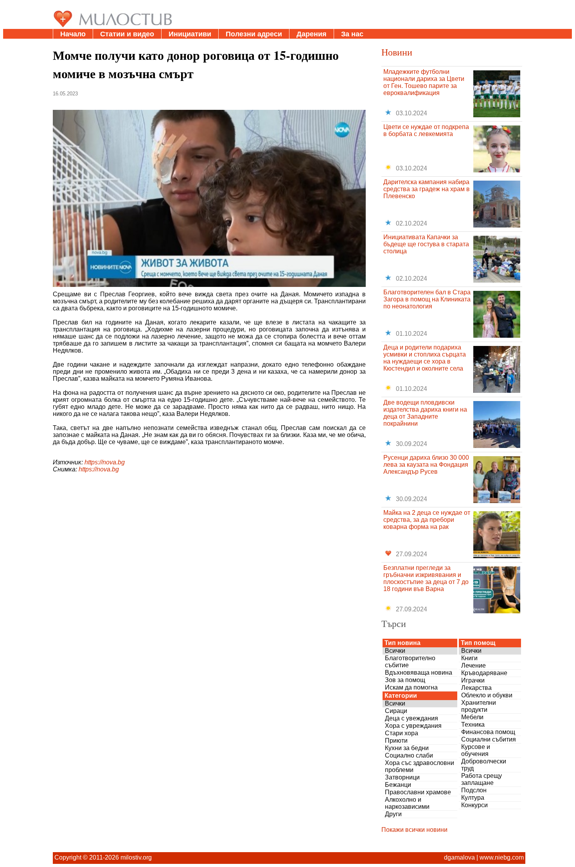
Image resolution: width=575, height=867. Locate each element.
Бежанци (398, 784)
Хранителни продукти (478, 706)
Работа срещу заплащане (481, 779)
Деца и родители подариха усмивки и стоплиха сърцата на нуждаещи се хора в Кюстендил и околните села (424, 358)
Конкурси (474, 805)
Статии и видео (127, 34)
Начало (73, 34)
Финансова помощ (488, 732)
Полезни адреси (254, 34)
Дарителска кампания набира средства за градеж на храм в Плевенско (426, 189)
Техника (473, 724)
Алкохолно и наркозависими (407, 803)
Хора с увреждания (413, 725)
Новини (396, 52)
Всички (395, 650)
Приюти (396, 740)
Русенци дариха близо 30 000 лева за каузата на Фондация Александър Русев (426, 464)
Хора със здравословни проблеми (419, 766)
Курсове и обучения (475, 750)
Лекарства (476, 687)
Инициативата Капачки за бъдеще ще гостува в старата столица (426, 244)
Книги (469, 658)
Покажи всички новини (414, 829)
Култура (472, 797)
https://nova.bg (104, 462)
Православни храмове (418, 792)
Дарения (311, 34)
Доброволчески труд (483, 765)
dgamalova (459, 857)
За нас (352, 34)
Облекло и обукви (486, 695)
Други (393, 814)
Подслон (474, 790)
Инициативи (190, 34)
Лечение (473, 665)
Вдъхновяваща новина (418, 672)
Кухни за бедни (407, 748)
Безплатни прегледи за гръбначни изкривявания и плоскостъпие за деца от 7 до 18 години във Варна (426, 578)
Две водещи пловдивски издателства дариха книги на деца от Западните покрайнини (425, 413)
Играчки (473, 680)
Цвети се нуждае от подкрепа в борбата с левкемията (426, 130)
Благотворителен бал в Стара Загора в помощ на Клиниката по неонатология (427, 299)
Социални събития (488, 739)
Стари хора (401, 733)
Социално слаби (409, 755)
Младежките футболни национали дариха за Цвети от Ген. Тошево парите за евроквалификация (423, 82)
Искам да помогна (411, 687)
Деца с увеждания (411, 718)
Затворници (402, 777)
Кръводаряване (484, 673)
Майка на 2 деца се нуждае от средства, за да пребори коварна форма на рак (426, 519)
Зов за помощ (405, 680)
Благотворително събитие (410, 661)
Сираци (396, 711)
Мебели (472, 717)
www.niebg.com (502, 857)
